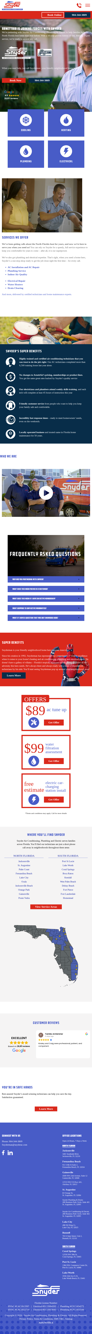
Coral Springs (68, 869)
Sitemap (69, 1319)
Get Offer (53, 722)
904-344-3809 (79, 14)
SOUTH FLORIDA (68, 855)
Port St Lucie (68, 861)
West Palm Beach (68, 881)
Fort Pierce (68, 889)
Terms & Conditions (43, 1319)
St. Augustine (24, 865)
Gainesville (24, 894)
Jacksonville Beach (24, 885)
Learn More (14, 675)
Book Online (54, 14)
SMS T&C (58, 1319)
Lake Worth (68, 865)
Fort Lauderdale (68, 894)
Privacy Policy (26, 1319)
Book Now (15, 80)
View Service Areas (46, 906)
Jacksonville (24, 861)
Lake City (24, 877)
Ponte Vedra (24, 898)
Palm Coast (24, 869)
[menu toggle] (87, 5)
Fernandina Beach (24, 873)
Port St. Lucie (69, 1262)
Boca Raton (68, 873)
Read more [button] (42, 1055)
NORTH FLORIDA (23, 855)
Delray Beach (68, 885)
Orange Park (24, 889)
